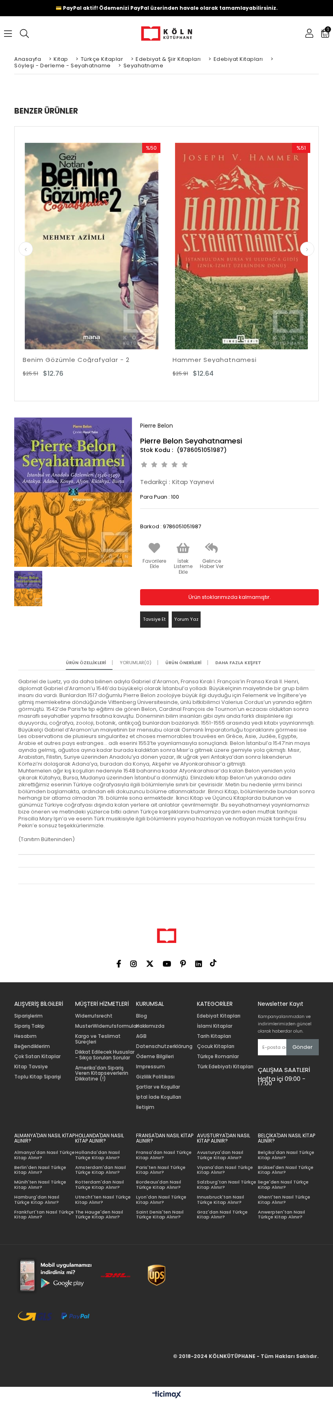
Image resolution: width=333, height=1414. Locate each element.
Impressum (150, 1067)
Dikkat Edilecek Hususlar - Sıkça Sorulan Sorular (104, 1055)
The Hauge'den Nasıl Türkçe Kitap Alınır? (99, 1215)
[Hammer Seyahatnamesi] (241, 246)
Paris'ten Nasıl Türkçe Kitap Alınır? (161, 1170)
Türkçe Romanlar (218, 1056)
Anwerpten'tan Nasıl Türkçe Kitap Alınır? (281, 1215)
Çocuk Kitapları (215, 1046)
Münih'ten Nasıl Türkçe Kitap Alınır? (40, 1184)
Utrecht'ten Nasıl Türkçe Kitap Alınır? (103, 1199)
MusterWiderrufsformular (106, 1026)
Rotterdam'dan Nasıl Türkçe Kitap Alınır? (99, 1184)
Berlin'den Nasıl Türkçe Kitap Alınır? (40, 1170)
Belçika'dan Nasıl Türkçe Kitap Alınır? (286, 1155)
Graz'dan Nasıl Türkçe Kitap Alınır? (222, 1215)
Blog (141, 1016)
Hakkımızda (150, 1026)
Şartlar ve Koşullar (158, 1087)
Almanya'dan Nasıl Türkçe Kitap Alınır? (44, 1155)
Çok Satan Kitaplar (37, 1056)
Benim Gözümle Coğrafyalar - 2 (76, 360)
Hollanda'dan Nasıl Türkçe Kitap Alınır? (97, 1155)
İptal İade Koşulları (158, 1097)
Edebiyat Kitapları (218, 1016)
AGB (141, 1036)
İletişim (145, 1107)
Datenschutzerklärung (164, 1046)
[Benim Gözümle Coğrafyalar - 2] (91, 246)
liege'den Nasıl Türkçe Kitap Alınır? (283, 1184)
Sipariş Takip (29, 1026)
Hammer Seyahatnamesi (215, 360)
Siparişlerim (28, 1016)
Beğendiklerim (32, 1046)
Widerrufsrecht (93, 1016)
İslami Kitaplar (214, 1026)
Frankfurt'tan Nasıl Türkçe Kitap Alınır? (44, 1215)
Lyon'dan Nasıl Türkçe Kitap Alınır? (161, 1199)
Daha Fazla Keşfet (238, 662)
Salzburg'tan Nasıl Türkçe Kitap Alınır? (226, 1184)
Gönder (302, 1047)
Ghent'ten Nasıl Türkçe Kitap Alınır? (284, 1199)
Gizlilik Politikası (155, 1077)
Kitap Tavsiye (31, 1067)
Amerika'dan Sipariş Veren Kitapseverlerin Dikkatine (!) (101, 1073)
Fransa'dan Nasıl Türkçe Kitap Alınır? (164, 1155)
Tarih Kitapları (214, 1036)
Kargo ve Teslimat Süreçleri (98, 1039)
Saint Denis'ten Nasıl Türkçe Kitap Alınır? (160, 1215)
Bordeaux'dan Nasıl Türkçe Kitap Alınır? (158, 1184)
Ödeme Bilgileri (155, 1056)
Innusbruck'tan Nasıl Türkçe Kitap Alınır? (220, 1199)
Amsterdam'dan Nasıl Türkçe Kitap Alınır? (100, 1170)
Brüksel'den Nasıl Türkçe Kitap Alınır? (286, 1170)
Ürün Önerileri (183, 662)
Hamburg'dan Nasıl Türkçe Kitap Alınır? (36, 1199)
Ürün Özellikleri (86, 662)
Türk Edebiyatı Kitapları (225, 1067)
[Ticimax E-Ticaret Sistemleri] (166, 1395)
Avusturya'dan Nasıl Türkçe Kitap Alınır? (220, 1155)
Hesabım (25, 1036)
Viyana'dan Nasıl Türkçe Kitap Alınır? (225, 1170)
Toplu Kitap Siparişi (37, 1077)
